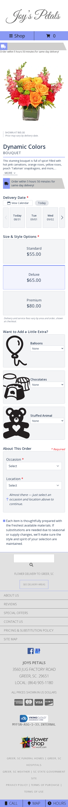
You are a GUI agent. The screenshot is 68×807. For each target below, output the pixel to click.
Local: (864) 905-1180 (34, 682)
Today (42, 203)
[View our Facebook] (31, 653)
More (8, 173)
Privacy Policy (17, 785)
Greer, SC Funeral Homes (25, 758)
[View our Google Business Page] (37, 653)
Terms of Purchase (45, 785)
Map (35, 803)
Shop (19, 36)
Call (12, 803)
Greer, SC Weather (16, 771)
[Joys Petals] (34, 25)
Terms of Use (34, 791)
